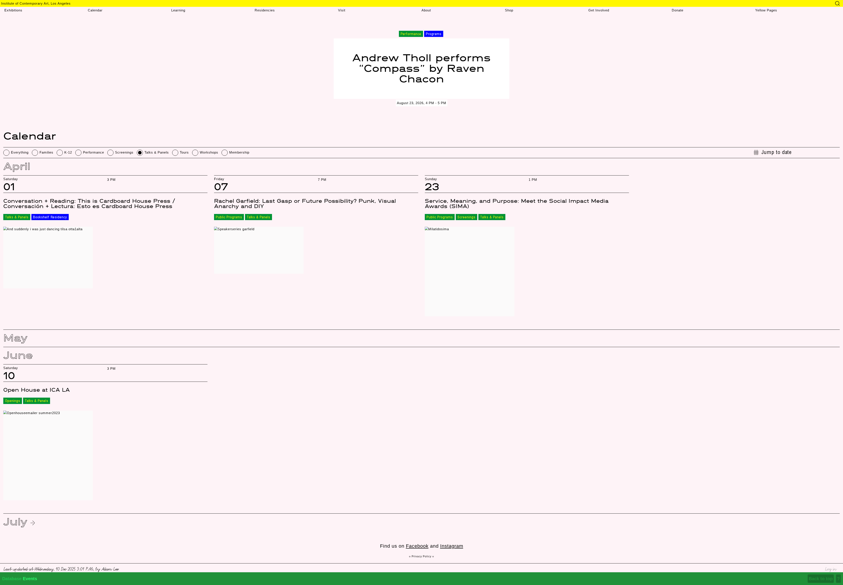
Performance (93, 152)
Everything (20, 152)
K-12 (68, 152)
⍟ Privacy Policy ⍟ (421, 556)
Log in (830, 568)
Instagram (451, 546)
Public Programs (229, 217)
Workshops (209, 152)
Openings (12, 401)
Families (46, 152)
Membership (239, 152)
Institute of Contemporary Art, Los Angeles (36, 3)
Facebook (417, 546)
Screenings (124, 152)
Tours (184, 152)
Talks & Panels (156, 152)
